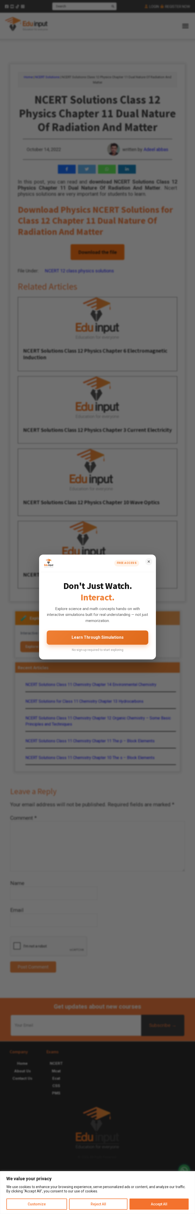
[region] (97, 1192)
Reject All (98, 1204)
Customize (37, 1204)
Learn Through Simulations (98, 637)
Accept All (159, 1204)
